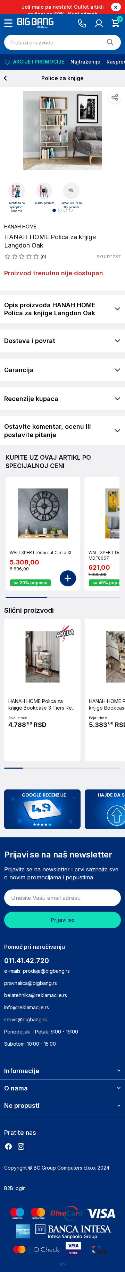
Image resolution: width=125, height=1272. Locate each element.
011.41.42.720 (26, 960)
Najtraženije (85, 62)
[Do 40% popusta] (44, 191)
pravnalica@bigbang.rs (30, 983)
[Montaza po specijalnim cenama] (16, 191)
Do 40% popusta (44, 203)
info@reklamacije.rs (26, 1007)
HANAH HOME (20, 226)
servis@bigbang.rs (25, 1019)
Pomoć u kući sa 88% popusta (71, 205)
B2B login (15, 1188)
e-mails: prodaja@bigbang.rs (37, 971)
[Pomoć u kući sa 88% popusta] (71, 191)
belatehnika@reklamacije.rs (35, 995)
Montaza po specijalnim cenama (17, 207)
